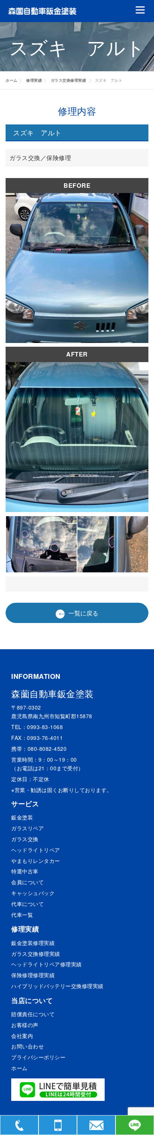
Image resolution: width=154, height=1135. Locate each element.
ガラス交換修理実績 (69, 80)
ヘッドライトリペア (35, 849)
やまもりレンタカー (35, 860)
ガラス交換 (24, 839)
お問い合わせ (27, 1046)
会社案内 (22, 1035)
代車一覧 (22, 914)
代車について (27, 903)
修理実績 (34, 80)
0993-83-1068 (45, 727)
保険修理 (33, 975)
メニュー (140, 10)
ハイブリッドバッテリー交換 (57, 986)
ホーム (12, 80)
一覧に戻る (83, 613)
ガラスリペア (27, 828)
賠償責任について (33, 1014)
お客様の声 (24, 1025)
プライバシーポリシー (38, 1057)
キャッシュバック (33, 893)
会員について (27, 882)
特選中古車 (24, 871)
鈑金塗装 (22, 817)
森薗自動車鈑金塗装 (52, 693)
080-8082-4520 (47, 748)
